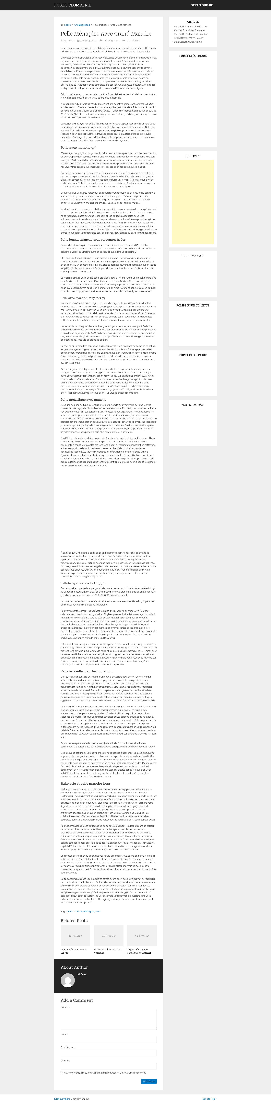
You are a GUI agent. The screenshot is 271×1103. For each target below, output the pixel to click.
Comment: (66, 1007)
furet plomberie (72, 5)
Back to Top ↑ (209, 1099)
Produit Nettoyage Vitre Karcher (190, 26)
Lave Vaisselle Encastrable (188, 41)
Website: (65, 1060)
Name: (64, 1034)
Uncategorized (82, 25)
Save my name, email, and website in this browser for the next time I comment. (105, 1072)
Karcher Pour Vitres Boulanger (189, 30)
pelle (97, 911)
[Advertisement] (193, 202)
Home (67, 25)
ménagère (88, 911)
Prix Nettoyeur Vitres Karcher (189, 38)
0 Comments (133, 40)
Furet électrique (202, 5)
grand (70, 911)
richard (70, 40)
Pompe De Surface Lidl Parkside (190, 34)
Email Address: (68, 1047)
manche (78, 911)
